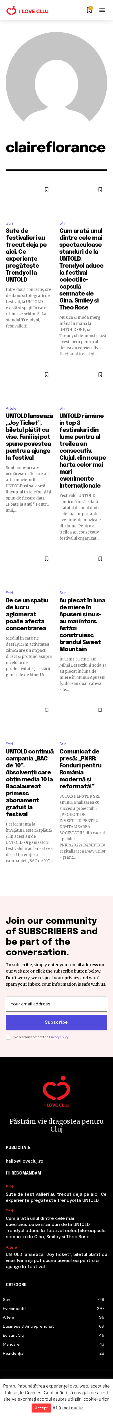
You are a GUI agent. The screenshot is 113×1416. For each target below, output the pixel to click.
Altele (11, 408)
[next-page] (103, 874)
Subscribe (56, 1022)
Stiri (9, 223)
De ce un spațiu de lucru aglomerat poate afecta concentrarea (27, 615)
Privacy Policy (58, 1037)
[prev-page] (9, 874)
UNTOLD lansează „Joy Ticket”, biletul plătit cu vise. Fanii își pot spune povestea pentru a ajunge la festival (29, 437)
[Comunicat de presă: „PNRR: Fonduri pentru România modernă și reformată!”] (83, 720)
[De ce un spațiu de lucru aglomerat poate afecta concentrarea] (30, 569)
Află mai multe (67, 1407)
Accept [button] (41, 1408)
